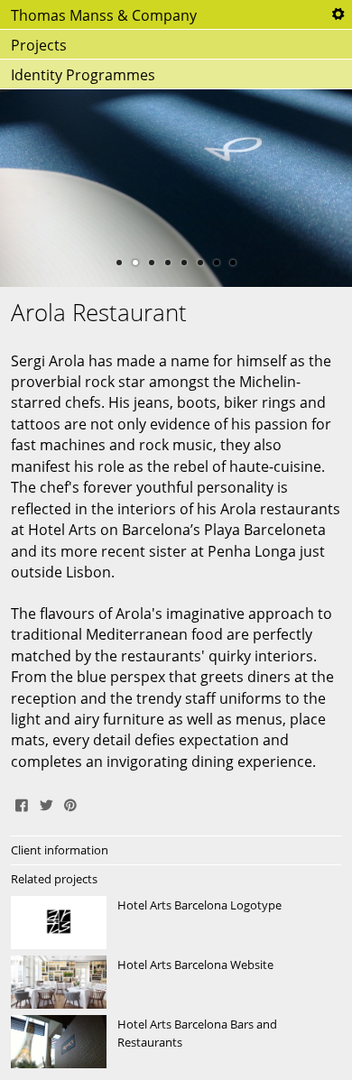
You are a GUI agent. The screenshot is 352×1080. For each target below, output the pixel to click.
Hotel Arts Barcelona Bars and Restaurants (176, 1042)
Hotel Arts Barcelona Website (176, 983)
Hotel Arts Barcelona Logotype (176, 923)
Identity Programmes (83, 75)
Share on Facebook (21, 803)
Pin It (70, 803)
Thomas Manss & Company (104, 15)
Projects (39, 45)
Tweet (46, 803)
